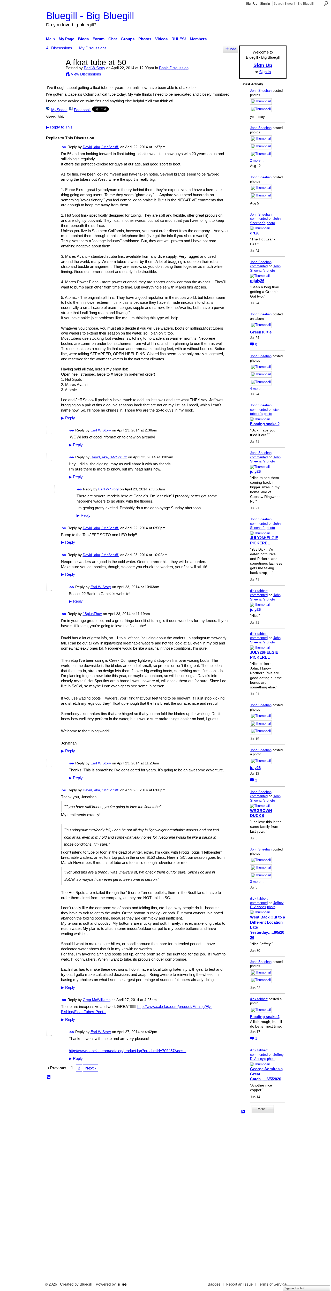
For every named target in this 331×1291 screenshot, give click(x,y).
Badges (214, 1284)
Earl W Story (94, 68)
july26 (255, 471)
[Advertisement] (256, 1195)
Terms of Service (272, 1284)
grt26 (254, 233)
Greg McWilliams (96, 1000)
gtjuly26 (257, 280)
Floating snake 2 (265, 424)
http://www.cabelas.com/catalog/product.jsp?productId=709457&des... (127, 1051)
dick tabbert (259, 591)
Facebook (82, 110)
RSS (49, 1077)
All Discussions (59, 48)
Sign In (265, 3)
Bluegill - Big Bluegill (90, 15)
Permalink (64, 147)
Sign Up (251, 3)
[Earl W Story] (54, 72)
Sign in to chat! (294, 1288)
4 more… (257, 389)
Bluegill (86, 1284)
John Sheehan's (265, 221)
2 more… (257, 160)
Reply (68, 418)
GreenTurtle (261, 332)
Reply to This (59, 127)
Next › (90, 1068)
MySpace (59, 110)
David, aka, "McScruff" (101, 147)
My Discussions (93, 48)
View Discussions (86, 74)
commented (259, 219)
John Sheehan (261, 91)
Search (326, 3)
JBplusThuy (92, 614)
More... (263, 1109)
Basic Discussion (174, 68)
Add (233, 49)
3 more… (257, 882)
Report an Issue (239, 1284)
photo (271, 223)
